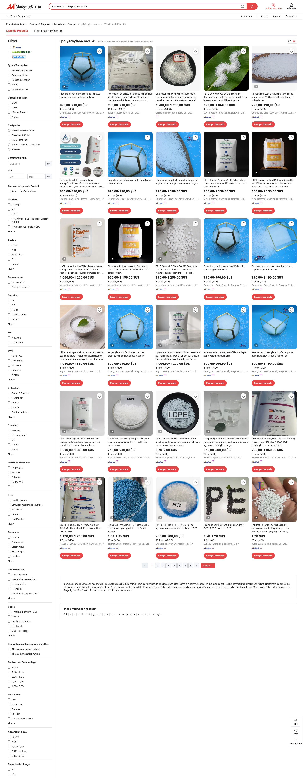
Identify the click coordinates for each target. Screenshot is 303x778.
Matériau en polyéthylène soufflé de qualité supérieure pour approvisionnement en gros (177, 181)
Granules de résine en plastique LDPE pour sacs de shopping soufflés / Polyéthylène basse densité (128, 442)
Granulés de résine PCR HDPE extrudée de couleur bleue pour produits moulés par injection (128, 528)
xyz (158, 614)
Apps (275, 16)
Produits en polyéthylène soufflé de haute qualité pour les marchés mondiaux (80, 95)
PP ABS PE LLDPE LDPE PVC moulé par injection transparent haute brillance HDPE (176, 526)
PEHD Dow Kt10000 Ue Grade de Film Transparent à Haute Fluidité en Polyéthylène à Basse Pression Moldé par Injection (225, 97)
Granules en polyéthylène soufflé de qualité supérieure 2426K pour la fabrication (272, 354)
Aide (263, 16)
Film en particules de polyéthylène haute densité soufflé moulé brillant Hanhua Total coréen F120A (128, 269)
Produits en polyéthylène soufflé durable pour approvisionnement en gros (226, 354)
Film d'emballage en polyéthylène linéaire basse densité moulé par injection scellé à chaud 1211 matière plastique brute (80, 442)
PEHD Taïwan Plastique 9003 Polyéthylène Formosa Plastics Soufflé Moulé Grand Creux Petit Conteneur (225, 183)
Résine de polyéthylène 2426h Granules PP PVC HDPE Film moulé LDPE (224, 526)
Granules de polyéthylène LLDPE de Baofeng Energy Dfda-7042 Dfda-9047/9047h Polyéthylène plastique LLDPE (273, 442)
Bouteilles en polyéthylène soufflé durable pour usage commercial (224, 268)
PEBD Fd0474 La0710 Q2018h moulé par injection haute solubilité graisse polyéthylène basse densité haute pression (178, 442)
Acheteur (245, 16)
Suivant (207, 565)
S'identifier (292, 8)
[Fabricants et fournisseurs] (23, 6)
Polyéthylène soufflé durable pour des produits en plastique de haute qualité (126, 354)
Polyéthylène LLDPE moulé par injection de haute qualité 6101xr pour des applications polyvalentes (272, 97)
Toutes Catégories (19, 16)
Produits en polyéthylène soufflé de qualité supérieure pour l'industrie (272, 268)
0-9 (65, 614)
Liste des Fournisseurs (48, 31)
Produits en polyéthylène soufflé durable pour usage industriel (130, 181)
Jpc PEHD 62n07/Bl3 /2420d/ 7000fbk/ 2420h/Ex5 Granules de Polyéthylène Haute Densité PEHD (81, 528)
